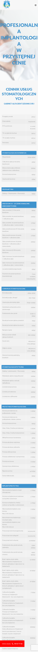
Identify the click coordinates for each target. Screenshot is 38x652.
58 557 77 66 (18, 644)
